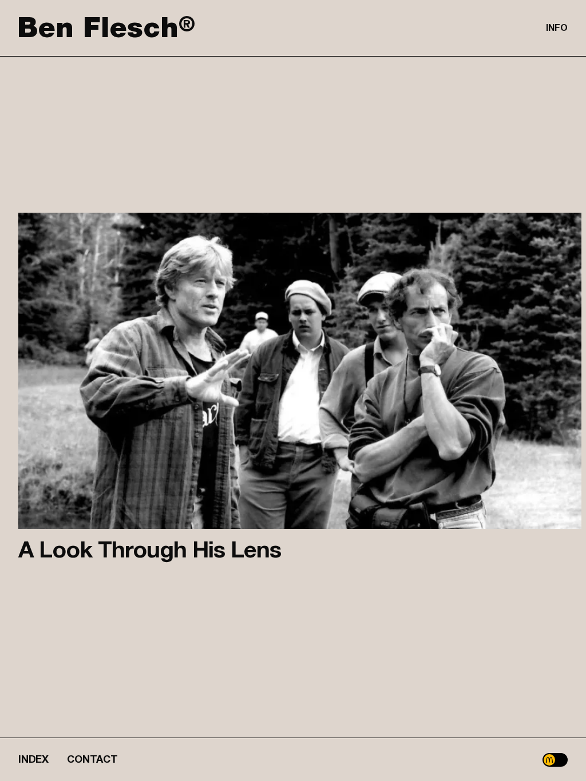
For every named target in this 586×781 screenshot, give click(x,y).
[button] (555, 760)
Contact (92, 759)
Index (33, 759)
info (557, 28)
